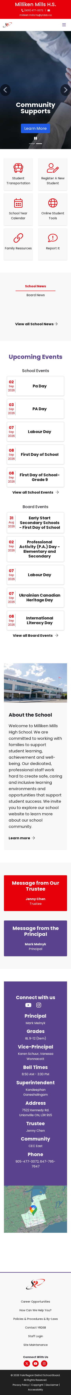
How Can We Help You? (35, 1310)
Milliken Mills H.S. (35, 4)
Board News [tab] (35, 295)
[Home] (7, 24)
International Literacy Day (39, 620)
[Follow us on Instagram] (41, 1005)
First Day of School (40, 454)
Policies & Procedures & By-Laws (35, 1319)
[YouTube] (35, 1363)
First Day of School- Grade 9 (40, 477)
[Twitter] (27, 1363)
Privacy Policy (21, 1385)
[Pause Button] (35, 138)
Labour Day (39, 431)
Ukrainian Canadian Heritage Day (39, 597)
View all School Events (33, 492)
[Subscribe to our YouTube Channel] (30, 1005)
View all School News (34, 324)
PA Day (40, 409)
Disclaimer (52, 1385)
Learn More (35, 128)
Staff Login (35, 1336)
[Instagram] (44, 1363)
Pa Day (40, 386)
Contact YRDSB (35, 1328)
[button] (5, 90)
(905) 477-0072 (33, 10)
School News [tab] (35, 286)
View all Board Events (33, 635)
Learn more (19, 838)
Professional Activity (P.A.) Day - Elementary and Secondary (39, 549)
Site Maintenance (35, 1345)
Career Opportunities (35, 1302)
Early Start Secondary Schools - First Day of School (39, 522)
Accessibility (35, 1389)
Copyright (37, 1385)
